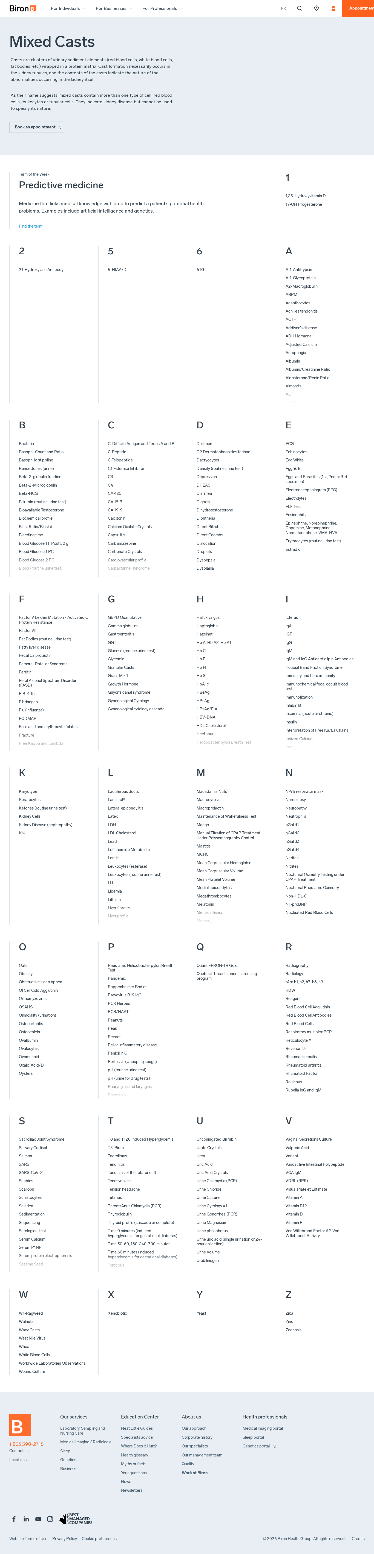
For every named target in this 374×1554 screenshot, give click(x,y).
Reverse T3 (296, 1048)
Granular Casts (121, 667)
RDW (290, 990)
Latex (113, 816)
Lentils (113, 857)
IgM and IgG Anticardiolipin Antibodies (319, 659)
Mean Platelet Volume (216, 879)
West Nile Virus (32, 1338)
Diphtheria (206, 518)
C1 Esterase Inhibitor (126, 468)
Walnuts (26, 1321)
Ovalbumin (28, 1040)
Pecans (114, 1036)
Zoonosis (293, 1330)
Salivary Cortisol (33, 1147)
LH (110, 883)
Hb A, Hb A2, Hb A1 (214, 642)
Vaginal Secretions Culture (309, 1139)
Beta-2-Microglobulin (38, 485)
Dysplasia (205, 568)
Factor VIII (28, 630)
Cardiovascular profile (127, 560)
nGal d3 (293, 841)
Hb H (201, 667)
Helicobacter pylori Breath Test (224, 742)
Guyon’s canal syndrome (129, 692)
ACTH (291, 319)
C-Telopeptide (120, 460)
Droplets (204, 551)
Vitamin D (294, 1214)
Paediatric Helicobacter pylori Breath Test (140, 968)
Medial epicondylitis (214, 887)
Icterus (292, 617)
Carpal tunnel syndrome (129, 568)
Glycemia (116, 659)
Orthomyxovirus (33, 998)
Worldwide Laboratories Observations (52, 1363)
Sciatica (26, 1205)
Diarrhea (204, 493)
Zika (289, 1313)
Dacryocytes (208, 460)
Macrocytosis (208, 799)
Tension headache (124, 1189)
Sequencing (29, 1222)
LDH (112, 824)
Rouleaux (294, 1081)
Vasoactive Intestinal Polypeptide (315, 1164)
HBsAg (203, 700)
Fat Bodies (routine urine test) (45, 639)
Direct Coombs (210, 534)
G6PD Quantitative (125, 617)
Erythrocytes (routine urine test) (313, 540)
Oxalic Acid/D (31, 1065)
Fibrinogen (28, 701)
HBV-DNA (206, 717)
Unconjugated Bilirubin (217, 1139)
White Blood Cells (34, 1354)
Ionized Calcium (299, 738)
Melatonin (205, 904)
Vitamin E (294, 1222)
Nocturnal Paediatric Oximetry (312, 887)
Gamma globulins (123, 625)
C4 (110, 485)
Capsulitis (116, 534)
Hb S (201, 675)
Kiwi (22, 833)
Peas (112, 1028)
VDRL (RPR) (297, 1180)
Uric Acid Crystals (212, 1172)
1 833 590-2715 (26, 1444)
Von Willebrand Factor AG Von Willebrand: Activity (312, 1233)
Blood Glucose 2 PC (36, 560)
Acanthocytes (298, 303)
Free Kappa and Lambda (41, 743)
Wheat (25, 1346)
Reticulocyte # (298, 1040)
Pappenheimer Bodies (127, 986)
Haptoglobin (207, 625)
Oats (23, 965)
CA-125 (115, 493)
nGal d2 (293, 833)
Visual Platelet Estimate (306, 1189)
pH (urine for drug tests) (129, 1078)
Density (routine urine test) (220, 468)
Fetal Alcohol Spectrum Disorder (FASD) (47, 683)
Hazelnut (204, 634)
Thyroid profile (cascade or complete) (141, 1222)
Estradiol (293, 549)
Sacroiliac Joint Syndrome (41, 1139)
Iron (289, 746)
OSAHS (26, 1007)
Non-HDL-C (296, 896)
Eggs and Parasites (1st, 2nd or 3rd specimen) (316, 479)
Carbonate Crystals (125, 551)
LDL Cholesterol (122, 833)
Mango (203, 824)
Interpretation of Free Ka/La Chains (317, 730)
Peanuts (115, 1020)
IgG (289, 642)
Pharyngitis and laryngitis (130, 1086)
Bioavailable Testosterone (41, 510)
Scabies (26, 1180)
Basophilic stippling (36, 460)
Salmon (25, 1155)
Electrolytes (296, 498)
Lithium (114, 899)
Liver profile (118, 916)
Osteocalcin (29, 1031)
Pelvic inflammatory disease (132, 1045)
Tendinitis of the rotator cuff (132, 1172)
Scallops (26, 1189)
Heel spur (205, 733)
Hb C (201, 650)
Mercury (204, 921)
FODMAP (27, 718)
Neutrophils (296, 816)
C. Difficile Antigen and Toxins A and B (141, 443)
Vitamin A (294, 1197)
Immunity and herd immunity (310, 675)
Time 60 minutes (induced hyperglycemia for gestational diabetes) (142, 1254)
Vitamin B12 (296, 1205)
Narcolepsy (296, 799)
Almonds (293, 386)
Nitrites (292, 857)
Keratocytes (30, 799)
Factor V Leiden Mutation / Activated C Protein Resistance (53, 620)
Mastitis (204, 846)
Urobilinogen (208, 1260)
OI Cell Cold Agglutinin (38, 990)
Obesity (26, 973)
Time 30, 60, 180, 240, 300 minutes (139, 1243)
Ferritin (25, 672)
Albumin (293, 361)
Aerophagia (296, 352)
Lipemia (115, 891)
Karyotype (28, 791)
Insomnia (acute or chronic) (309, 713)
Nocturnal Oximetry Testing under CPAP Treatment (315, 877)
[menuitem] (23, 8)
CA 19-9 (115, 510)
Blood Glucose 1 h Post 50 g (43, 543)
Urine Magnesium (212, 1222)
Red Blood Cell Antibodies (309, 1015)
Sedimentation (32, 1214)
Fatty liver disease (35, 647)
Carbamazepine (122, 543)
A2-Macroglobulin (302, 286)
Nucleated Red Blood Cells (309, 912)
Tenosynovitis (119, 1180)
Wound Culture (32, 1371)
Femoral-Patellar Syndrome (43, 663)
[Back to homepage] (20, 1427)
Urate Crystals (209, 1147)
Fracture (26, 735)
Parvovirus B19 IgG (125, 995)
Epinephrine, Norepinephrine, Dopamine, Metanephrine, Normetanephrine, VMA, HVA (311, 528)
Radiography (297, 965)
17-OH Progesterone (304, 204)
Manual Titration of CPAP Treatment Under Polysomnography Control (228, 835)
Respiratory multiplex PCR (309, 1031)
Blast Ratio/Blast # (35, 526)
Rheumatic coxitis (301, 1056)
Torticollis (116, 1265)
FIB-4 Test (28, 693)
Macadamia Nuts (212, 791)
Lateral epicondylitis (125, 808)
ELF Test (293, 506)
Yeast (201, 1313)
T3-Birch (116, 1147)
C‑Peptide (117, 451)
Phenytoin (117, 1095)
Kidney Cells (30, 816)
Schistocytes (30, 1197)
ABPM (291, 294)
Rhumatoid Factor (302, 1073)
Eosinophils (296, 514)
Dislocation (206, 543)
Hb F (201, 659)
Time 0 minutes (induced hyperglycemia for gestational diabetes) (142, 1233)
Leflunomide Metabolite (129, 849)
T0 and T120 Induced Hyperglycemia (141, 1139)
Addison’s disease (301, 327)
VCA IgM (293, 1172)
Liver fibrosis (119, 907)
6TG (200, 269)
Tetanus (115, 1197)
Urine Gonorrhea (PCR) (217, 1214)
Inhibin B (293, 705)
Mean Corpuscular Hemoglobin (224, 862)
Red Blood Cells (299, 1023)
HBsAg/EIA (207, 709)
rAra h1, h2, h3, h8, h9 (304, 981)
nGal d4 (293, 849)
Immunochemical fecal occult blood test (317, 686)
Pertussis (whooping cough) (132, 1061)
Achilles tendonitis (302, 311)
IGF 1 (290, 634)
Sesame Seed (31, 1264)
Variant (292, 1155)
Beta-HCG (28, 493)
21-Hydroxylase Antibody (41, 269)
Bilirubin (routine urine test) (42, 501)
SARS (24, 1164)
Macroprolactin (210, 808)
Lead (112, 841)
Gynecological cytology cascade (136, 709)
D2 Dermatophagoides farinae (223, 451)
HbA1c (203, 684)
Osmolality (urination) (37, 1015)
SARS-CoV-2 (31, 1172)
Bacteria (26, 443)
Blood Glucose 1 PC (36, 551)
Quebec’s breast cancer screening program (227, 976)
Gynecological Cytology (128, 700)
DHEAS (203, 485)
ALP (289, 394)
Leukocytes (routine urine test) (135, 874)
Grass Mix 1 (118, 675)
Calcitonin (116, 518)
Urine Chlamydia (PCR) (217, 1180)
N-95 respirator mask (305, 791)
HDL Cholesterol (211, 725)
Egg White (295, 460)
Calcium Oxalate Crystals (130, 526)
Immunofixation (299, 697)
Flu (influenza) (31, 710)
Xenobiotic (117, 1313)
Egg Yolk (293, 468)
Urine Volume (208, 1252)
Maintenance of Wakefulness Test (226, 816)
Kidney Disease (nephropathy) (46, 824)
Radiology (294, 973)
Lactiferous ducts (123, 791)
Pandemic (117, 978)
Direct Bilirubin (210, 526)
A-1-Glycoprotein (301, 277)
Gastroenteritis (121, 634)
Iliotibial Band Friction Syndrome (314, 667)
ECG (290, 443)
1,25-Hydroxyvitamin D (306, 195)
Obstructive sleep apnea (40, 981)
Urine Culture (208, 1197)
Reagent (293, 998)
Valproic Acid (297, 1147)
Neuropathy (296, 808)
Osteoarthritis (31, 1023)
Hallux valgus (208, 617)
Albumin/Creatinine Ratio (308, 369)
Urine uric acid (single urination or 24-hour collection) (229, 1241)
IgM (289, 650)
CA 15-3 (115, 501)
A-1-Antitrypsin (299, 269)
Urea (201, 1155)
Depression (207, 476)
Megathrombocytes (214, 896)
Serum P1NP (30, 1247)
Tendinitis (116, 1164)
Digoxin (203, 501)
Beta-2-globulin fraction (40, 476)
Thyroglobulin (120, 1214)
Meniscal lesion (210, 912)
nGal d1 (292, 824)
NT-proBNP (296, 904)
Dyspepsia (206, 560)
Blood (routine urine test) (40, 568)
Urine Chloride (209, 1189)
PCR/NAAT (118, 1011)
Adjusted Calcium (301, 344)
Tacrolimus (117, 1155)
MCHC (203, 854)
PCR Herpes (119, 1003)
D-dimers (205, 443)
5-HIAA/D (117, 269)
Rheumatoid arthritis (303, 1065)
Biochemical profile (36, 518)
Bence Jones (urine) (36, 468)
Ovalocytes (29, 1048)
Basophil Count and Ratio (41, 451)
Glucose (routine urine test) (132, 650)
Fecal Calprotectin (35, 655)
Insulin (291, 722)
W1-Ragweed (31, 1313)
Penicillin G (117, 1053)
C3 (110, 476)
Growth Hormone (123, 684)
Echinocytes (296, 451)
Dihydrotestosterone (215, 510)
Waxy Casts (29, 1330)
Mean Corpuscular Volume (220, 871)
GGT (112, 642)
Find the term (30, 226)
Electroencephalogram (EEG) (311, 489)
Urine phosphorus (212, 1230)
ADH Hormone (299, 336)
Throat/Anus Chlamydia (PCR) (135, 1205)
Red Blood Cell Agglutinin (308, 1007)
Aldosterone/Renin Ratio (307, 377)
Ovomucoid (29, 1056)
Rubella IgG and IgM (303, 1090)
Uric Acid (205, 1164)
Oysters (26, 1073)
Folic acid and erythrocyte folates (48, 726)
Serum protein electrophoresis (45, 1255)
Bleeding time (31, 534)
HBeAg (203, 692)
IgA (289, 625)
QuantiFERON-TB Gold (217, 965)
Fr (283, 8)
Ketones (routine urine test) (43, 808)
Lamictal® (116, 799)
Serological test (32, 1230)
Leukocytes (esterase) (127, 866)
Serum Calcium (32, 1239)
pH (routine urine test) (127, 1069)
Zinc (289, 1321)
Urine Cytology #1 (212, 1205)
